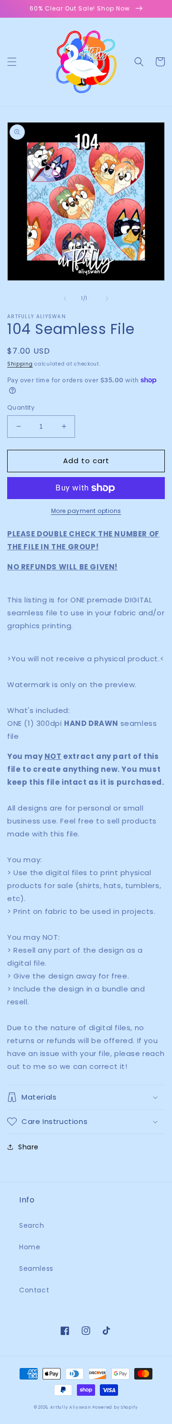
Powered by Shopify (115, 1407)
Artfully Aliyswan (70, 1407)
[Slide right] (107, 298)
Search (31, 1225)
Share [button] (28, 1147)
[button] (11, 61)
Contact (34, 1290)
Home (29, 1247)
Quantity (20, 407)
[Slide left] (64, 298)
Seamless (36, 1268)
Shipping (20, 363)
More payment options (86, 511)
